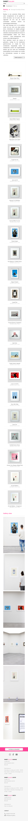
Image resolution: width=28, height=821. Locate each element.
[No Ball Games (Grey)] (14, 447)
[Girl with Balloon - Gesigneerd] (14, 508)
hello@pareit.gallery (10, 815)
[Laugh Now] (14, 304)
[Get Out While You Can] (14, 223)
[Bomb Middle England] (14, 121)
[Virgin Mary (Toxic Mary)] (14, 141)
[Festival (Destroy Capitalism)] (14, 325)
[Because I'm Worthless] (14, 203)
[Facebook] (14, 755)
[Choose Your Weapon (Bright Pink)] (14, 467)
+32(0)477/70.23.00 (10, 813)
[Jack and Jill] (14, 182)
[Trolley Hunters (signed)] (14, 366)
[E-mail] (17, 755)
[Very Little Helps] (14, 406)
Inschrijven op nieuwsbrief (14, 749)
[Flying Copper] (14, 243)
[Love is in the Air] (14, 386)
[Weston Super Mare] (14, 80)
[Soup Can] (14, 427)
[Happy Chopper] (14, 284)
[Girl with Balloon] (14, 488)
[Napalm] (14, 101)
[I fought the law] (14, 162)
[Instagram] (10, 755)
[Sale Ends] (14, 345)
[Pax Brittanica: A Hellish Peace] (14, 264)
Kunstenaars (9, 6)
